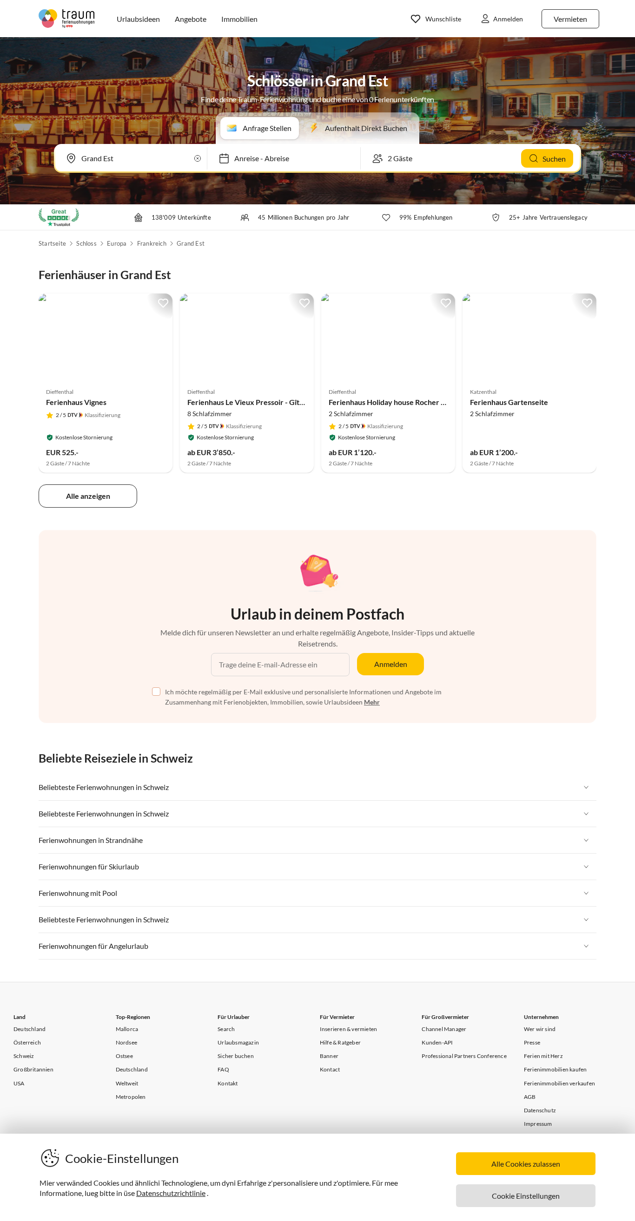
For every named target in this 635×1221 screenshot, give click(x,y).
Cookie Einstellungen (526, 1195)
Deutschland (29, 1028)
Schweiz (23, 1055)
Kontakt (228, 1083)
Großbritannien (33, 1069)
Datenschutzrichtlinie (170, 1192)
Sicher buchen (236, 1055)
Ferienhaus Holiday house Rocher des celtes (401, 402)
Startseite (52, 243)
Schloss (86, 243)
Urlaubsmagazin (238, 1042)
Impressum (538, 1123)
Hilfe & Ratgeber (340, 1042)
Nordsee (126, 1042)
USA (19, 1083)
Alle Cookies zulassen (525, 1163)
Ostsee (124, 1055)
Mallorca (127, 1028)
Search (226, 1028)
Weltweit (127, 1083)
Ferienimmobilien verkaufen (559, 1083)
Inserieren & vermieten (348, 1028)
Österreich (27, 1042)
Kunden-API (437, 1042)
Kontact (330, 1069)
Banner (329, 1055)
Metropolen (131, 1096)
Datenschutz (540, 1110)
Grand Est (191, 243)
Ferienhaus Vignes (76, 402)
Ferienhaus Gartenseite (509, 402)
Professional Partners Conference (464, 1055)
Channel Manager (444, 1028)
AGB (530, 1096)
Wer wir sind (540, 1028)
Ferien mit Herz (543, 1055)
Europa (116, 243)
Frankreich (151, 243)
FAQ (223, 1069)
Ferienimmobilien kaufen (555, 1069)
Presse (532, 1042)
